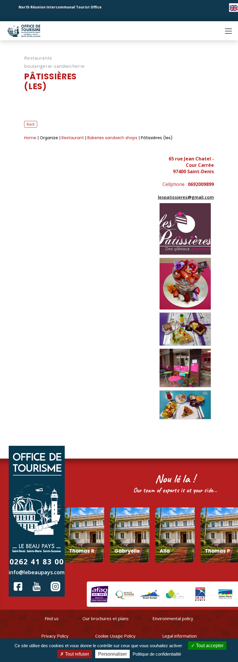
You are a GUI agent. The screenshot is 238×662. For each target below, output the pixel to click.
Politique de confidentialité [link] (157, 654)
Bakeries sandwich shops (112, 138)
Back (31, 124)
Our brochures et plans (105, 618)
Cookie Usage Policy (115, 636)
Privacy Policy (54, 636)
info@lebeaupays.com (37, 572)
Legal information (179, 636)
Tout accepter (209, 645)
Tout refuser (76, 654)
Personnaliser (112, 654)
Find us (52, 618)
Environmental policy (172, 618)
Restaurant (73, 138)
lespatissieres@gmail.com (186, 197)
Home (30, 138)
